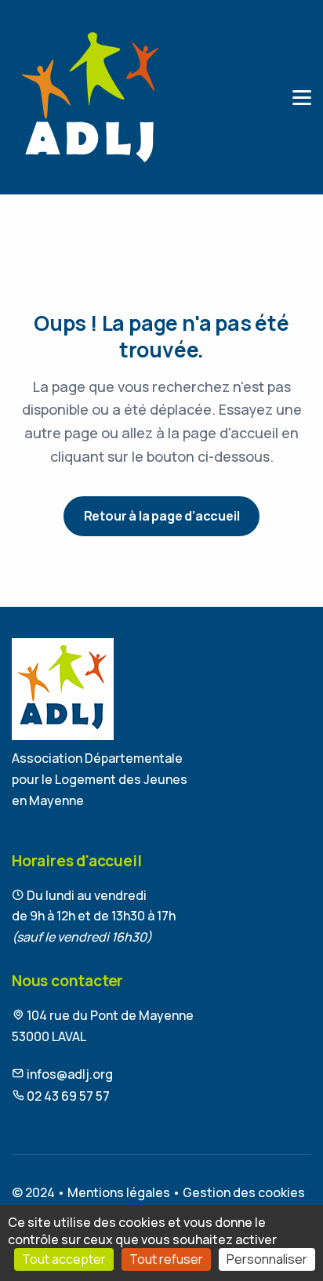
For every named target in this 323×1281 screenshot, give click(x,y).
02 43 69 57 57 (67, 1096)
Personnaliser (267, 1259)
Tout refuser (166, 1259)
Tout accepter (64, 1259)
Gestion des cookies (244, 1192)
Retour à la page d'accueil (162, 515)
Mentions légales (118, 1192)
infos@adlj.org (68, 1074)
